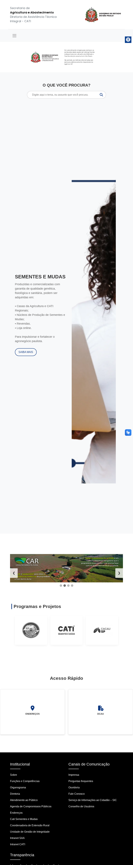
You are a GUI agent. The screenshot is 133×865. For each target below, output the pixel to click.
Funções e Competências (25, 781)
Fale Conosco (76, 793)
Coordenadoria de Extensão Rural (29, 825)
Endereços (16, 812)
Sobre (13, 774)
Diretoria (15, 793)
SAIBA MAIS (25, 352)
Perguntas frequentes (80, 781)
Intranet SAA (17, 838)
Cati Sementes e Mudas (24, 819)
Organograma (18, 787)
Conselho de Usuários (81, 806)
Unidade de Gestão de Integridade (30, 831)
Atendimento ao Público (24, 800)
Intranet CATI (17, 844)
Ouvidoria (74, 787)
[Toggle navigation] (14, 36)
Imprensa (73, 774)
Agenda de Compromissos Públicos (30, 806)
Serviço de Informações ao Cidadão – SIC (92, 800)
